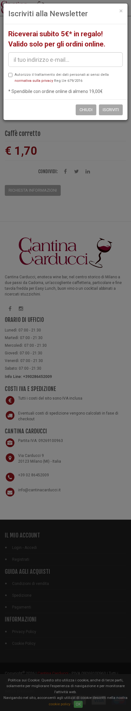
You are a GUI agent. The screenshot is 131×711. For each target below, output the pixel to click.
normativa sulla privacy (34, 81)
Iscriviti (111, 109)
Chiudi (86, 109)
